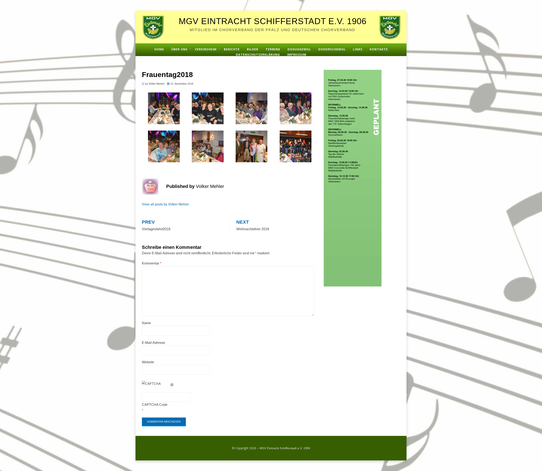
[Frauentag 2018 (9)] (164, 146)
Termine (272, 49)
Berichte (232, 49)
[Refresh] (172, 384)
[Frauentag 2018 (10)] (208, 146)
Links (357, 49)
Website (148, 362)
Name (146, 323)
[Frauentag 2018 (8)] (295, 108)
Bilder (252, 49)
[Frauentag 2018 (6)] (208, 108)
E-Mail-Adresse (153, 342)
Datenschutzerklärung (258, 54)
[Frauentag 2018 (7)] (251, 108)
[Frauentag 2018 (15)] (295, 146)
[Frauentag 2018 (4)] (164, 108)
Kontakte (379, 49)
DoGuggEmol (299, 49)
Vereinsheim (206, 49)
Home (159, 49)
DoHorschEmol (332, 49)
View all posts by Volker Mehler (165, 204)
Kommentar (151, 263)
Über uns (179, 49)
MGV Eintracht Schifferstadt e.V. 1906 (272, 21)
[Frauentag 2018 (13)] (251, 146)
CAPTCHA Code (154, 404)
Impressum (296, 54)
